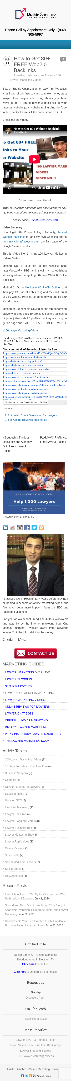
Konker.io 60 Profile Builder (43, 287)
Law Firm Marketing (17, 807)
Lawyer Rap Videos (17, 841)
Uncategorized (14, 875)
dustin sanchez (35, 75)
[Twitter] (26, 1075)
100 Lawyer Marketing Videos (23, 759)
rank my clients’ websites (19, 241)
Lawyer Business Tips (18, 827)
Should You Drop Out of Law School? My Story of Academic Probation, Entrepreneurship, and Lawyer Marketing (36, 910)
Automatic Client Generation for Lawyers (32, 415)
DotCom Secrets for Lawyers (22, 786)
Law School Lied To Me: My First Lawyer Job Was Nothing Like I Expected (35, 896)
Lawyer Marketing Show (19, 834)
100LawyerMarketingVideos (21, 330)
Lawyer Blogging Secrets (20, 821)
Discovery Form (35, 997)
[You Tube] (34, 1075)
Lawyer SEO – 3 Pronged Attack (35, 1039)
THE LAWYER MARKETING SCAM (27, 740)
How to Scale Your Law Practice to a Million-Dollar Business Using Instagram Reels (36, 923)
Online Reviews (14, 848)
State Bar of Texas (35, 1018)
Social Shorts (13, 868)
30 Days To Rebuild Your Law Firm (26, 766)
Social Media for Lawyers (20, 862)
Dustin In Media (14, 793)
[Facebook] (22, 1075)
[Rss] (30, 1075)
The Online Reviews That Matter (27, 419)
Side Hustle (12, 855)
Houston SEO (13, 800)
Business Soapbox (16, 773)
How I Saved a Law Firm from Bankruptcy (35, 1045)
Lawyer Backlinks (16, 814)
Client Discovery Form (44, 219)
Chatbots (10, 779)
